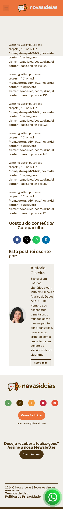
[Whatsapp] (8, 403)
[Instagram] (19, 403)
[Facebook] (54, 403)
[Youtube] (43, 403)
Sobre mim (40, 362)
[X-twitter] (31, 403)
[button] (6, 8)
